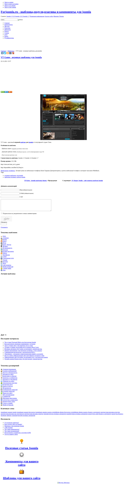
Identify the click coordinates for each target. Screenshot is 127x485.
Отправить (4, 227)
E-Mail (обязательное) (26, 193)
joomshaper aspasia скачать (43, 412)
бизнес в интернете (94, 412)
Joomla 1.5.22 (11, 16)
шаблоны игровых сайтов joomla (14, 177)
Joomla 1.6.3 (19, 16)
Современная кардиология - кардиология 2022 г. (19, 352)
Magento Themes (59, 16)
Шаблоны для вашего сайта (21, 478)
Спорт (5, 256)
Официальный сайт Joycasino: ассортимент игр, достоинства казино (26, 357)
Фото (4, 263)
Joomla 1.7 (26, 16)
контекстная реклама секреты (33, 414)
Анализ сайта (49, 16)
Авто (4, 236)
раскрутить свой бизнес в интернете (99, 414)
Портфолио (6, 255)
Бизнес (5, 239)
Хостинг (5, 261)
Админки (6, 238)
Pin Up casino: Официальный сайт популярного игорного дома (24, 355)
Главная (3, 51)
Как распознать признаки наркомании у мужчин (19, 344)
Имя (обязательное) (26, 190)
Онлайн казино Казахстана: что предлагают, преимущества (23, 359)
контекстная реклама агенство (110, 412)
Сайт (21, 197)
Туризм (5, 260)
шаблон (23, 142)
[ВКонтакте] (2, 53)
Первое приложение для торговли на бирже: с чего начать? (23, 350)
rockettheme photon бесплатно (61, 412)
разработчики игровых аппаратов (77, 414)
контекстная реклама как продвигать (12, 414)
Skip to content (8, 2)
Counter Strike (7, 268)
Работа (5, 253)
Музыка (5, 246)
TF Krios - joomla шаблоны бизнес (35, 180)
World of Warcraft (8, 266)
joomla (31, 142)
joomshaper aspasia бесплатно (26, 412)
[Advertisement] (63, 44)
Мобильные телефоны (8, 170)
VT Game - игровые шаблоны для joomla (21, 57)
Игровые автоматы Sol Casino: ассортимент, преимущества (23, 349)
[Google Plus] (13, 53)
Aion (4, 270)
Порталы (5, 250)
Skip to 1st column (9, 5)
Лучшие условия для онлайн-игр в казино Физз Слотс (21, 347)
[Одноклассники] (8, 53)
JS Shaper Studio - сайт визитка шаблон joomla (87, 180)
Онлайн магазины (8, 251)
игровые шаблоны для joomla (13, 175)
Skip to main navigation (11, 4)
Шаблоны (11, 51)
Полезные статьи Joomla (21, 448)
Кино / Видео (7, 244)
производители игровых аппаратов (55, 414)
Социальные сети (8, 258)
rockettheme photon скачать (79, 412)
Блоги (4, 241)
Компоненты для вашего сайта (21, 463)
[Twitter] (5, 53)
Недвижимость (7, 248)
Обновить (4, 222)
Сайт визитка (7, 265)
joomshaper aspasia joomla (8, 412)
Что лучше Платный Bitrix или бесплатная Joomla (20, 342)
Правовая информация (37, 16)
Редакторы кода (8, 384)
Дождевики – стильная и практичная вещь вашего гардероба (23, 354)
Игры (4, 243)
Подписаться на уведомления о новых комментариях (20, 213)
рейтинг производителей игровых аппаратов (21, 415)
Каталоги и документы (10, 379)
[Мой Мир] (10, 53)
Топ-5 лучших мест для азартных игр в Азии (18, 345)
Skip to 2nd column (10, 7)
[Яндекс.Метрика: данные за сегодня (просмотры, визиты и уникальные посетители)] (63, 483)
